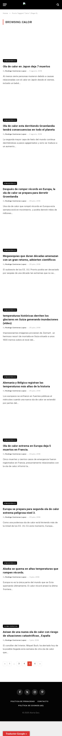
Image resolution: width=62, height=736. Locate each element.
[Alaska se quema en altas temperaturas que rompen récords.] (31, 548)
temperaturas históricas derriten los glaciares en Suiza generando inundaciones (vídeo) (30, 319)
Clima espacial (11, 626)
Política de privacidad (23, 701)
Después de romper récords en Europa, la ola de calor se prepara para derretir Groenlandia (29, 192)
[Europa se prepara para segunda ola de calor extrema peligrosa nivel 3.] (31, 489)
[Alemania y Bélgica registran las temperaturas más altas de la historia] (31, 362)
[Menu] (5, 4)
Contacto (42, 701)
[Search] (57, 4)
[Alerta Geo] (31, 4)
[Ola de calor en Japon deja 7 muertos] (31, 46)
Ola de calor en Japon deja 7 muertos (26, 66)
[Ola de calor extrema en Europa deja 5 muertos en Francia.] (31, 426)
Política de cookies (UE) (31, 706)
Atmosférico (10, 61)
